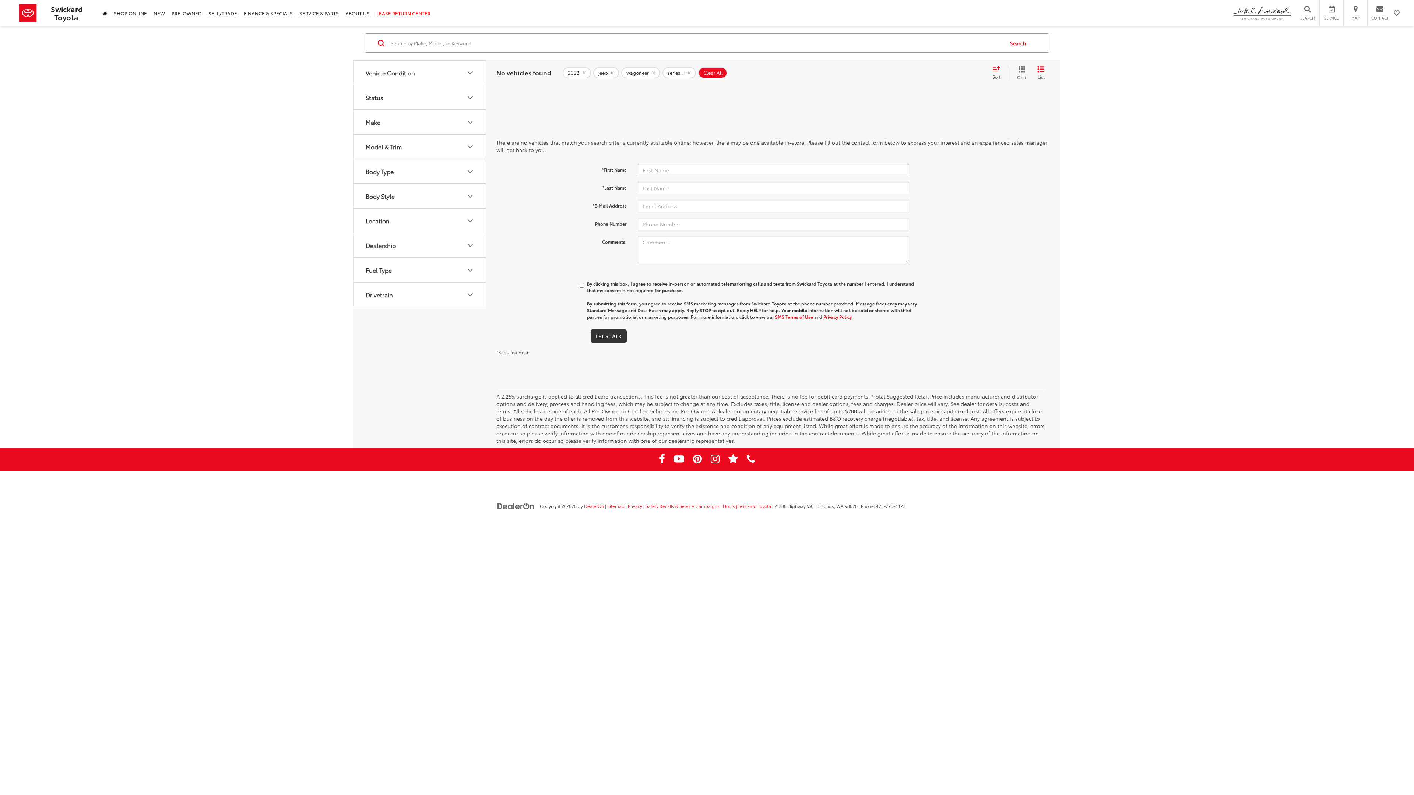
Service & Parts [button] (319, 13)
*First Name (614, 169)
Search (1018, 43)
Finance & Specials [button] (268, 13)
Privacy (635, 506)
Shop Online (130, 13)
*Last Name (614, 187)
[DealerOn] (516, 505)
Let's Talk (609, 336)
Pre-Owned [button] (187, 13)
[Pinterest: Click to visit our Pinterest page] (697, 460)
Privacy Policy (837, 317)
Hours (729, 506)
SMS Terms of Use (794, 317)
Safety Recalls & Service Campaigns (683, 506)
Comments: (614, 242)
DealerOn (594, 506)
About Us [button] (357, 13)
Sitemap (616, 506)
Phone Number (611, 223)
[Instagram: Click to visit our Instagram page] (715, 460)
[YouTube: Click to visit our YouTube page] (679, 460)
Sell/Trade (222, 13)
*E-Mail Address (609, 205)
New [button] (159, 13)
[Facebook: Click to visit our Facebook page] (662, 460)
